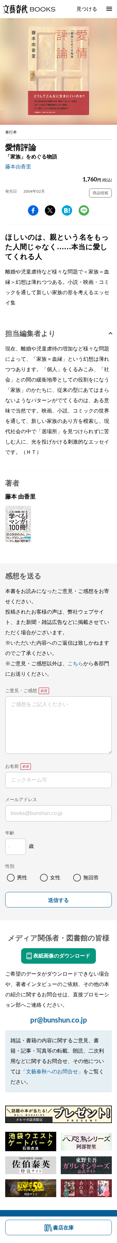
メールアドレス (21, 800)
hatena (67, 210)
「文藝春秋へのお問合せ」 (52, 1071)
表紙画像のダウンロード (61, 956)
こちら (75, 663)
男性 (22, 877)
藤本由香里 (18, 166)
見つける (86, 9)
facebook (33, 210)
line (84, 210)
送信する (58, 900)
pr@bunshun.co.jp (58, 1020)
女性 (55, 877)
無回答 (91, 877)
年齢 (9, 833)
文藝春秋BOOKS (29, 9)
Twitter (50, 210)
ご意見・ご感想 (21, 691)
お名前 (12, 766)
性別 (9, 866)
